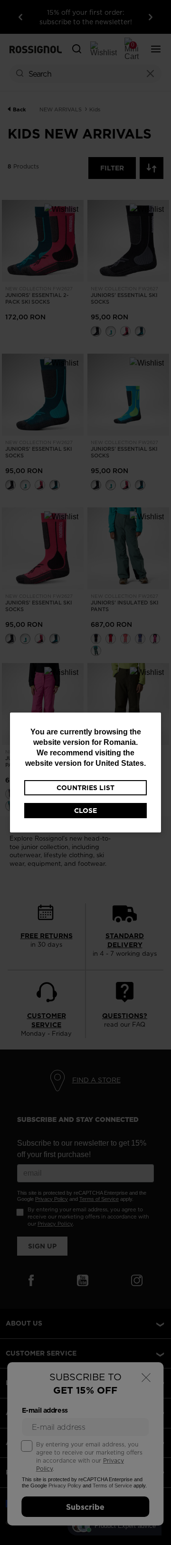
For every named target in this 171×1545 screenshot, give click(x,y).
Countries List (85, 787)
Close (85, 810)
